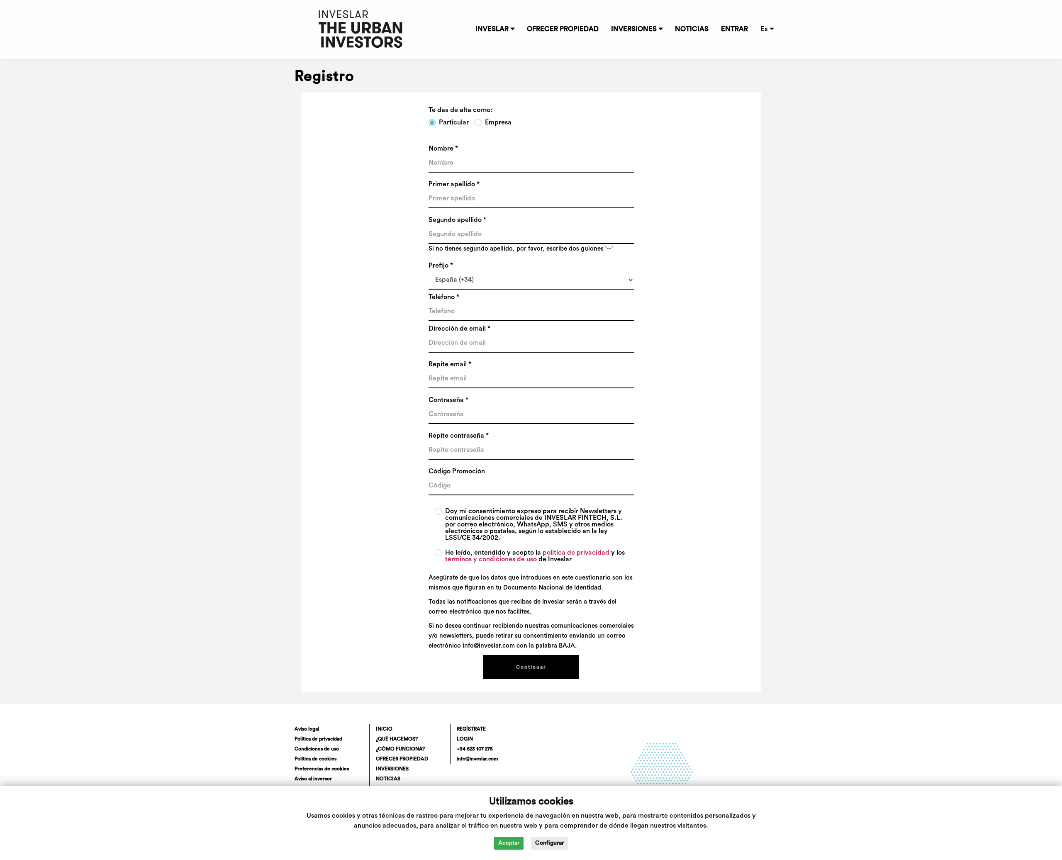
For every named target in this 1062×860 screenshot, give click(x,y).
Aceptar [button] (508, 843)
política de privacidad (576, 552)
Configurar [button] (549, 843)
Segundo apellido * (457, 220)
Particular (454, 122)
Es (764, 29)
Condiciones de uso (317, 748)
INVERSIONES (634, 29)
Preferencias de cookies (322, 768)
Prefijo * (441, 265)
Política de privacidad (318, 738)
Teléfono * (444, 297)
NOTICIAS (692, 29)
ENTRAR (734, 29)
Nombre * (443, 148)
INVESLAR (492, 29)
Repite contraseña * (459, 435)
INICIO (384, 728)
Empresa (498, 122)
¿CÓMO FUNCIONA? (400, 748)
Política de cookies (315, 758)
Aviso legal (307, 728)
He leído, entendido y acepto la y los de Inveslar (535, 556)
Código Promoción (457, 471)
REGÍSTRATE (471, 728)
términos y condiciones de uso (491, 559)
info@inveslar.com (477, 758)
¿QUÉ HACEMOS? (397, 738)
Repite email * (450, 364)
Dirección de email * (459, 328)
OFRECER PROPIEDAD (563, 29)
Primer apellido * (454, 184)
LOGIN (465, 738)
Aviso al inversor (313, 778)
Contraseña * (448, 400)
